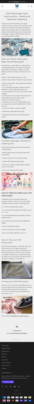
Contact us (5, 360)
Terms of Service (6, 362)
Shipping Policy (6, 348)
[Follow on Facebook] (2, 386)
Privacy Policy (6, 365)
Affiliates (4, 368)
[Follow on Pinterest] (10, 386)
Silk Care (4, 354)
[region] (17, 330)
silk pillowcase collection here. (20, 316)
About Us (4, 357)
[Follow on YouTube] (14, 386)
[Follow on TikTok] (19, 386)
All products (5, 345)
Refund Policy (5, 351)
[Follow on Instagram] (6, 386)
